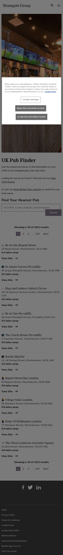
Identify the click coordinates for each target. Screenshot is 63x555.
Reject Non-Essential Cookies (31, 108)
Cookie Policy (50, 91)
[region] (32, 101)
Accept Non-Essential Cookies (31, 117)
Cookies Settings (31, 100)
